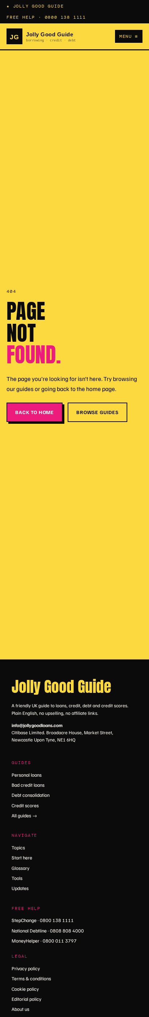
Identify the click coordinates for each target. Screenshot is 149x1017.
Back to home (34, 412)
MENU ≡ (128, 36)
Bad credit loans (28, 785)
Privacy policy (26, 968)
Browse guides (97, 412)
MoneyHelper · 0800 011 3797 (44, 940)
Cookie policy (25, 989)
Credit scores (25, 805)
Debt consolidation (31, 795)
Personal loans (27, 775)
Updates (20, 888)
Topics (18, 847)
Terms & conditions (31, 978)
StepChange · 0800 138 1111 (43, 920)
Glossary (20, 868)
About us (20, 1009)
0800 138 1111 (65, 17)
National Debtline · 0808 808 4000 (48, 930)
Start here (22, 857)
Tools (17, 878)
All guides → (24, 815)
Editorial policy (26, 999)
